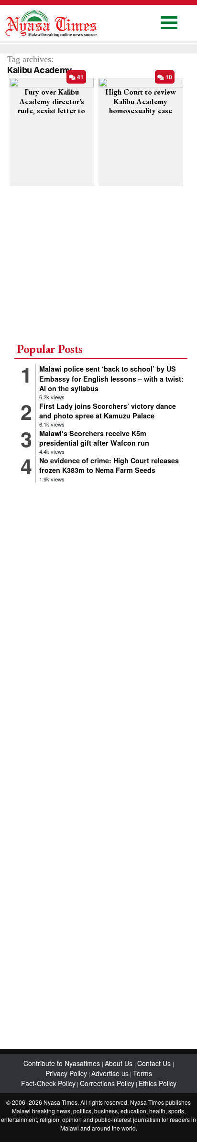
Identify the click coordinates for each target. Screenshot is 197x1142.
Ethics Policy (157, 1083)
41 (80, 77)
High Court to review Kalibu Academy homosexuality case (140, 101)
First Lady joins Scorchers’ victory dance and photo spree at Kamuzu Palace (107, 410)
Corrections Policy (107, 1083)
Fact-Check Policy (48, 1083)
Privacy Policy (66, 1073)
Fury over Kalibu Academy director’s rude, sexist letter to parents (51, 106)
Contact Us (155, 1063)
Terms (142, 1073)
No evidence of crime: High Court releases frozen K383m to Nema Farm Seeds (109, 465)
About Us (119, 1063)
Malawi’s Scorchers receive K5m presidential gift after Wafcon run (94, 438)
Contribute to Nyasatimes (62, 1063)
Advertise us (110, 1073)
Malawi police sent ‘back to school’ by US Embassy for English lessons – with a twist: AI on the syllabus (111, 378)
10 (168, 77)
